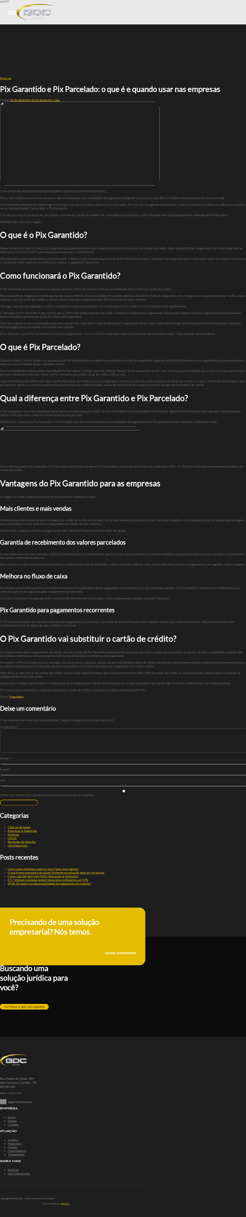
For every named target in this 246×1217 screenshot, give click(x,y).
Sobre (12, 1117)
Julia (57, 100)
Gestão (12, 1147)
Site (2, 780)
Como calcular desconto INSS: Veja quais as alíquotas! (43, 876)
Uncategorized (17, 845)
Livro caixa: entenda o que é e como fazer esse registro (43, 869)
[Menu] (12, 12)
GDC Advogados (19, 1173)
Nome (5, 758)
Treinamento (16, 1154)
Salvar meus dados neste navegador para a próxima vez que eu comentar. (47, 795)
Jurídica (13, 1140)
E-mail (5, 769)
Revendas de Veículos (22, 842)
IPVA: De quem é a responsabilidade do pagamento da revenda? (49, 883)
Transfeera (16, 696)
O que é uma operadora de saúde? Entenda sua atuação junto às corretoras (56, 872)
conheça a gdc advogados (24, 1006)
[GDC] (29, 22)
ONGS (12, 838)
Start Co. (65, 1203)
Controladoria (17, 1151)
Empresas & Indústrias (22, 831)
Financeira (14, 1143)
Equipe (12, 1121)
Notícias (5, 78)
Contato (13, 1124)
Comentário (9, 727)
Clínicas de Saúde (19, 827)
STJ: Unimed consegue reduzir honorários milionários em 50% (48, 880)
